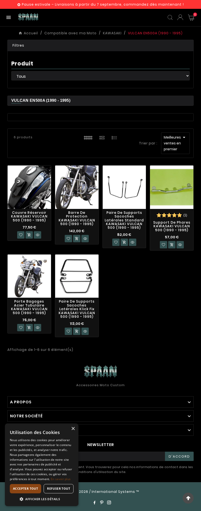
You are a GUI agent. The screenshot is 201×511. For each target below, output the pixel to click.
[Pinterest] (102, 502)
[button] (100, 45)
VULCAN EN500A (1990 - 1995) (40, 100)
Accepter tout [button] (25, 488)
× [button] (73, 429)
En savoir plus (61, 479)
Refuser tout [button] (58, 488)
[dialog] (41, 464)
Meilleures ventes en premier (175, 143)
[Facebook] (94, 502)
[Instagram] (109, 502)
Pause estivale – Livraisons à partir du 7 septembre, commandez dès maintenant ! (103, 4)
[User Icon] (180, 17)
